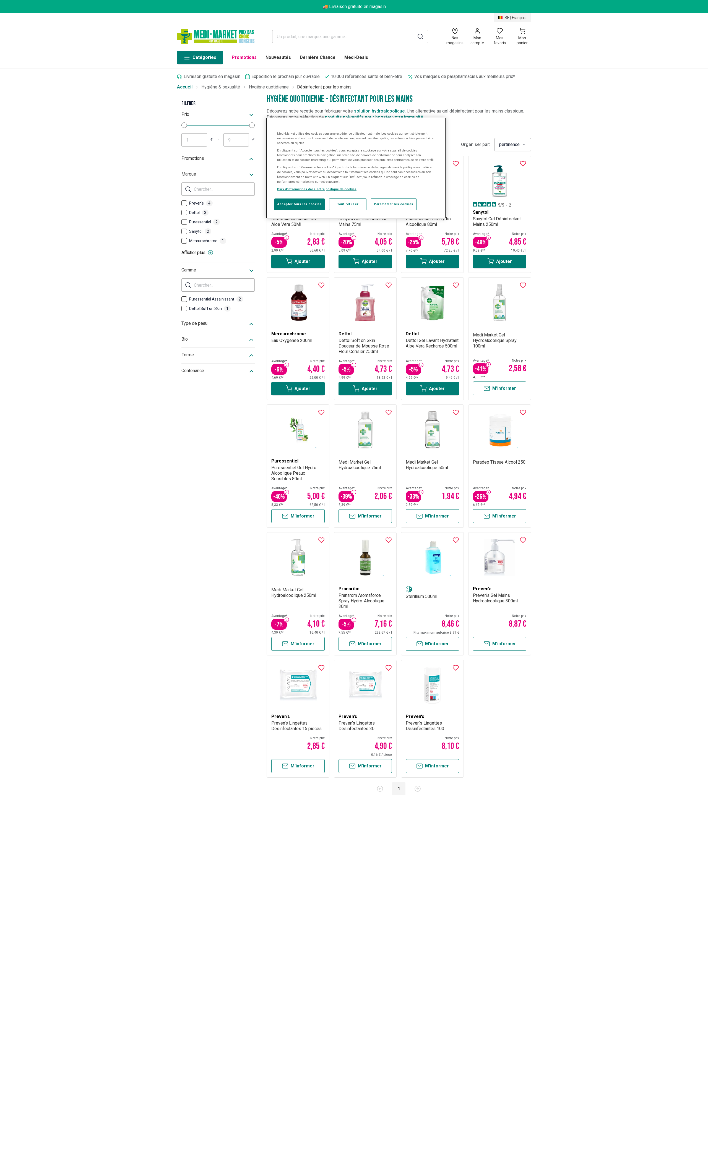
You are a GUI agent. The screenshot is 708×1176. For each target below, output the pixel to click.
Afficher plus (193, 252)
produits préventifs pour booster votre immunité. (374, 117)
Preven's (199, 203)
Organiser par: (475, 144)
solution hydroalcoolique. (380, 111)
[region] (356, 168)
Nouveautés (278, 57)
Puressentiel (203, 222)
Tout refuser (347, 204)
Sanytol (199, 231)
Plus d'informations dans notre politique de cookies (316, 189)
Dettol (197, 212)
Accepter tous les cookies (299, 204)
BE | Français (516, 17)
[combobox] (512, 144)
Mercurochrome (206, 241)
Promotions (244, 57)
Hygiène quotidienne (269, 87)
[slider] (184, 125)
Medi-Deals (356, 57)
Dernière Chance (317, 57)
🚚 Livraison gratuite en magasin (354, 6)
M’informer (504, 388)
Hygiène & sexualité (220, 87)
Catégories (204, 57)
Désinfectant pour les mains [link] (324, 87)
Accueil (184, 87)
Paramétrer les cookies (393, 204)
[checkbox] (184, 203)
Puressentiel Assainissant (215, 299)
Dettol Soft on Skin (208, 308)
